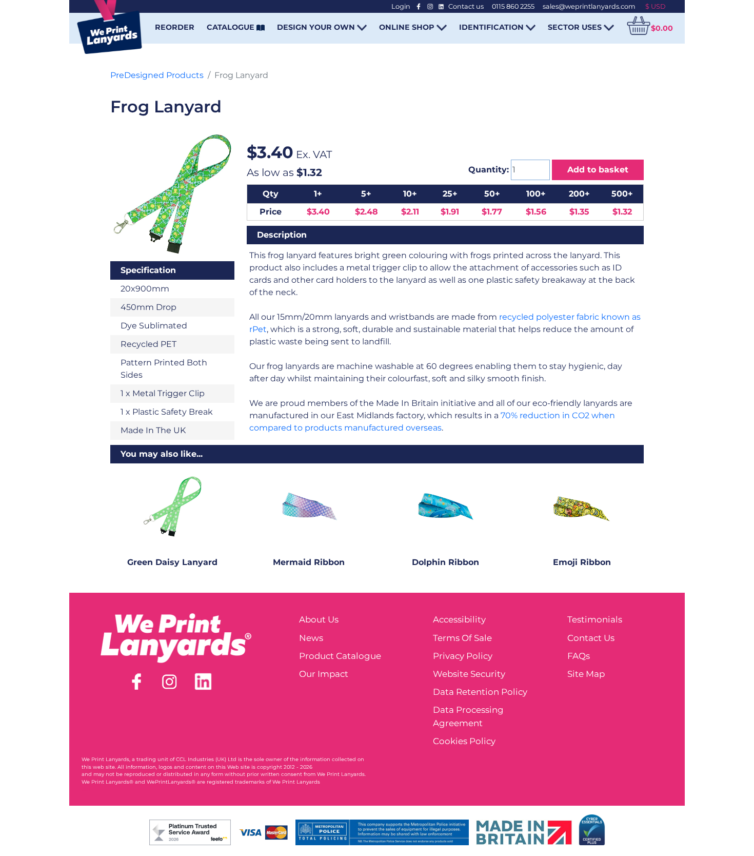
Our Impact (323, 674)
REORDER (174, 27)
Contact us (466, 6)
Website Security (469, 674)
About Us (319, 619)
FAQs (578, 656)
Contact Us (590, 638)
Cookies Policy (464, 741)
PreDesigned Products (157, 75)
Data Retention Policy (480, 692)
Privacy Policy (462, 656)
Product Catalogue (340, 656)
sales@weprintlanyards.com (589, 6)
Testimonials (594, 619)
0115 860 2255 (513, 6)
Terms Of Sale (462, 638)
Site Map (586, 674)
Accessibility (459, 619)
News (311, 638)
